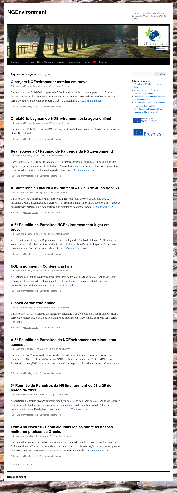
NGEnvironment (26, 11)
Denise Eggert (65, 435)
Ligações (103, 61)
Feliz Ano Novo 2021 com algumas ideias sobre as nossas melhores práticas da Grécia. (62, 429)
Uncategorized (31, 106)
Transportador (74, 61)
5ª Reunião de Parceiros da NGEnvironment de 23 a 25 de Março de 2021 (61, 387)
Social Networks (45, 61)
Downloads (28, 61)
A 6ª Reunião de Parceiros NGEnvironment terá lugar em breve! (60, 227)
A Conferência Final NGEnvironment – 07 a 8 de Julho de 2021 (65, 187)
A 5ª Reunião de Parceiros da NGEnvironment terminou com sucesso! (63, 342)
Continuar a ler (94, 100)
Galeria (60, 61)
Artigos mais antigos (21, 464)
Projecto (15, 61)
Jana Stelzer (63, 307)
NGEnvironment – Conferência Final (42, 266)
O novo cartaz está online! (34, 302)
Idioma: (89, 61)
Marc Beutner (62, 85)
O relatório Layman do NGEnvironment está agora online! (61, 118)
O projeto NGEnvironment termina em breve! (50, 81)
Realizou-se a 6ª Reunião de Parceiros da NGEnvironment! (62, 151)
